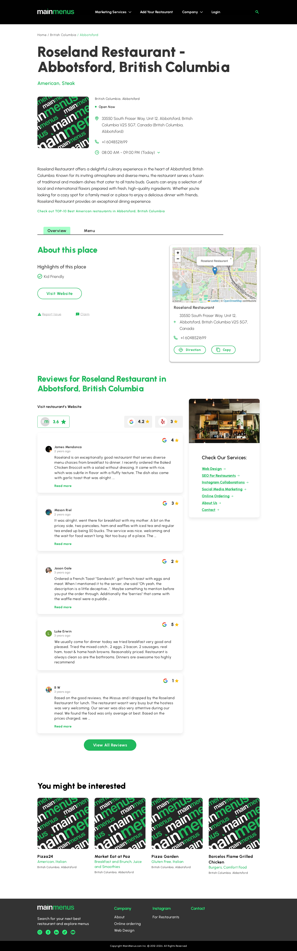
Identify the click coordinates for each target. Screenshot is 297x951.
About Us (209, 503)
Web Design (212, 469)
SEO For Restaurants (219, 475)
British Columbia (63, 35)
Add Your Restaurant (156, 12)
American (48, 83)
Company (190, 12)
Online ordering (127, 923)
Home (42, 35)
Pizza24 (45, 856)
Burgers (215, 867)
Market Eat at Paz (112, 856)
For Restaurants (166, 917)
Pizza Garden (165, 856)
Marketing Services (110, 12)
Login (216, 12)
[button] (214, 271)
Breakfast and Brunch (113, 861)
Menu (89, 230)
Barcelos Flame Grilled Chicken (231, 859)
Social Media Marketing (222, 489)
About (119, 917)
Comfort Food (235, 867)
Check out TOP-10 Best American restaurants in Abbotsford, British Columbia (101, 211)
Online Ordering (216, 496)
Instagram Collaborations (223, 482)
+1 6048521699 (114, 141)
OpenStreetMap (232, 301)
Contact (208, 510)
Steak (68, 83)
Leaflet (214, 301)
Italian (61, 861)
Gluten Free (161, 861)
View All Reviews (110, 745)
